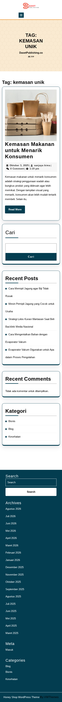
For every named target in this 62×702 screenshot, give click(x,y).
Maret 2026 (12, 545)
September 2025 (15, 589)
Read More (16, 211)
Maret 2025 (12, 633)
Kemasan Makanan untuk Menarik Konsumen (29, 150)
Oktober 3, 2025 (19, 165)
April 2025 (11, 625)
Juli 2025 (11, 603)
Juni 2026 (11, 523)
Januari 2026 (13, 560)
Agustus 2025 (13, 596)
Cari (10, 232)
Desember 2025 (15, 567)
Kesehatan (14, 436)
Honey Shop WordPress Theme (21, 697)
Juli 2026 (11, 516)
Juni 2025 (11, 611)
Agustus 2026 (13, 508)
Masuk (9, 649)
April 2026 (11, 538)
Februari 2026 (13, 552)
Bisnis (11, 421)
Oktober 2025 (13, 581)
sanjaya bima (42, 165)
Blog (10, 428)
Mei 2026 (11, 530)
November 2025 (15, 574)
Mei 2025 (11, 618)
